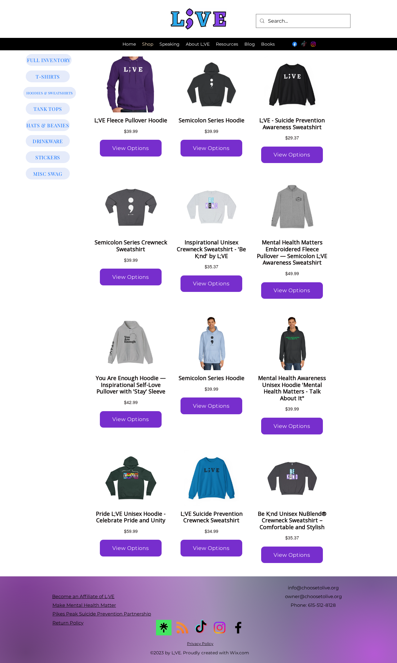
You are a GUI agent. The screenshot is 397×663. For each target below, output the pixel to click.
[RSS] (182, 627)
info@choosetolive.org (313, 588)
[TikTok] (304, 44)
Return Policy (67, 623)
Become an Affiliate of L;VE (83, 596)
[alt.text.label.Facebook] (238, 627)
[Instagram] (313, 44)
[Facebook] (295, 44)
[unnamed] (164, 627)
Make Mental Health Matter (84, 605)
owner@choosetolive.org (313, 596)
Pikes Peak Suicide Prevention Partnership (101, 614)
